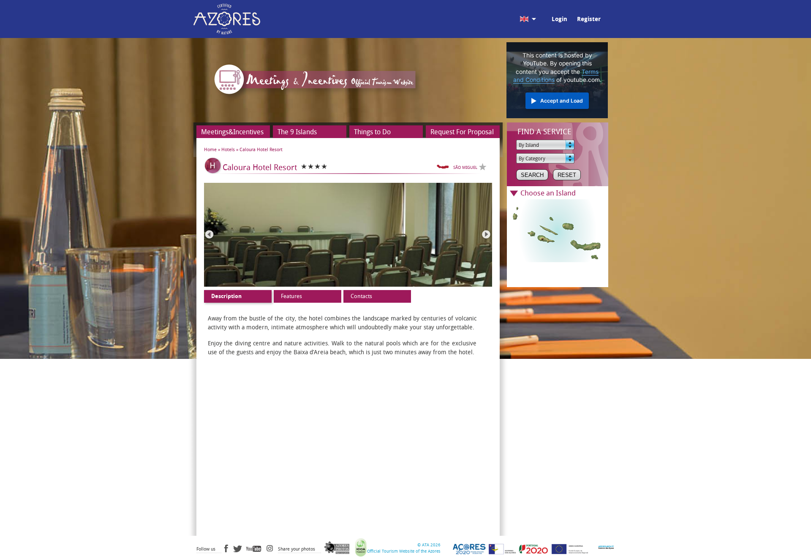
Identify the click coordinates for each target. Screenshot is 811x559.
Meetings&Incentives (232, 132)
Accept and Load (561, 101)
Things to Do (372, 132)
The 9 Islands (297, 132)
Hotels (228, 149)
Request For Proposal (462, 132)
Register (589, 19)
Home (210, 149)
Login (559, 19)
